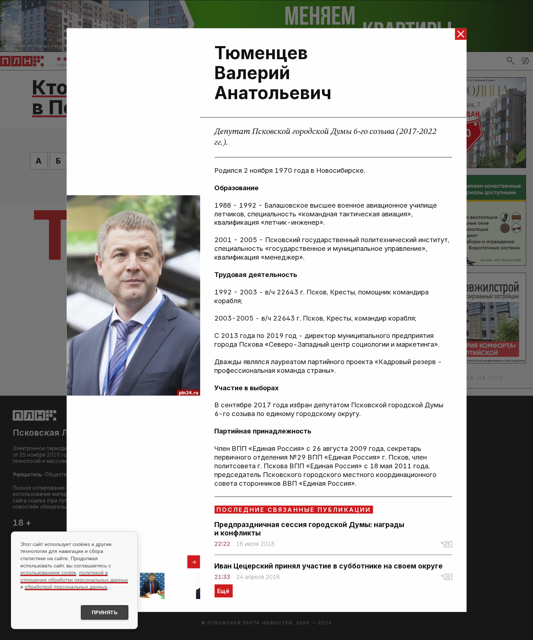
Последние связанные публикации (293, 509)
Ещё (223, 591)
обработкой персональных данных (66, 587)
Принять (105, 612)
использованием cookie (48, 572)
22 (447, 577)
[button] (193, 561)
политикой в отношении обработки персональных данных (74, 576)
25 (447, 544)
